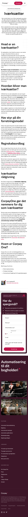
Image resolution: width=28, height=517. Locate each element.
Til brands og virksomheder (7, 448)
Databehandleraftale (21, 505)
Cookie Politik (3, 508)
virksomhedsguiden (9, 191)
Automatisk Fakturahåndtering (8, 425)
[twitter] (6, 512)
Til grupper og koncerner (6, 451)
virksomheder (14, 237)
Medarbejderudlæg (5, 435)
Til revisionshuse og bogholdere (8, 453)
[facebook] (4, 512)
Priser (2, 472)
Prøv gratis (18, 3)
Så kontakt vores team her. (12, 283)
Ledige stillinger (4, 479)
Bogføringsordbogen (5, 438)
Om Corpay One (4, 469)
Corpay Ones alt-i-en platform (12, 164)
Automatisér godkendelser (7, 433)
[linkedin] (1, 512)
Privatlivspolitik (4, 505)
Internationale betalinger (6, 430)
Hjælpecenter (4, 474)
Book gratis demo (5, 458)
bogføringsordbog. (10, 151)
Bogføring (3, 428)
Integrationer (4, 456)
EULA (9, 508)
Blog (2, 477)
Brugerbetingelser (12, 505)
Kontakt (3, 482)
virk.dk (8, 102)
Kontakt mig (14, 349)
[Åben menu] (24, 3)
